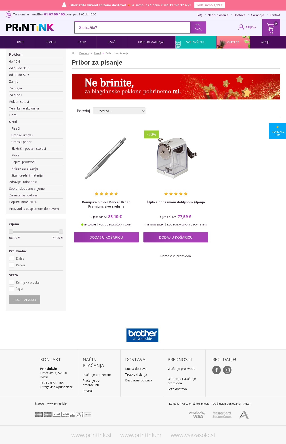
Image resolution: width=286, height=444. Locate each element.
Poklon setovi (19, 101)
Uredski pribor (21, 142)
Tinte (20, 42)
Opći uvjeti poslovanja (226, 404)
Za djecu (15, 95)
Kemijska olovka (28, 282)
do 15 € (14, 61)
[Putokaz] (74, 53)
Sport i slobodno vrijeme (27, 188)
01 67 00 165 (54, 14)
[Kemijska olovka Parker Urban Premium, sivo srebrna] (106, 158)
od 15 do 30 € (19, 68)
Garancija (257, 15)
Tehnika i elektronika (24, 108)
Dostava (239, 15)
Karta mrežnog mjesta (196, 404)
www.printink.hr (141, 435)
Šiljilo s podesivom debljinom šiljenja (176, 202)
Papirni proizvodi (23, 162)
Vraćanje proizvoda (181, 368)
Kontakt (275, 15)
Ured (13, 122)
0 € (271, 33)
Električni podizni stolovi (28, 148)
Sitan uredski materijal (27, 175)
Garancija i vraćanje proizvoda (182, 381)
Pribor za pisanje (24, 168)
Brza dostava (177, 389)
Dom (13, 115)
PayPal (88, 391)
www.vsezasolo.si (193, 435)
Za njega (15, 88)
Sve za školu (195, 42)
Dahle (20, 258)
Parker (20, 265)
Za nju (13, 81)
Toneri (51, 42)
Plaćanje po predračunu (91, 382)
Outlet (233, 42)
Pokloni (16, 54)
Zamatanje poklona (23, 195)
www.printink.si (91, 435)
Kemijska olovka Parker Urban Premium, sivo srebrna (106, 204)
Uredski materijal (151, 42)
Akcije (265, 42)
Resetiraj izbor (25, 300)
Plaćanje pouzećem (97, 374)
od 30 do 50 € (19, 75)
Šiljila (19, 289)
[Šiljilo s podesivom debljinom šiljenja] (175, 158)
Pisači (112, 42)
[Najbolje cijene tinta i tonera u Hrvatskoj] (30, 27)
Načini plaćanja (218, 15)
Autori (247, 404)
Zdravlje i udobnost (23, 182)
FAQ (199, 15)
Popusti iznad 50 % (23, 202)
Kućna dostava (136, 368)
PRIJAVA (251, 27)
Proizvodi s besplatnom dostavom (34, 208)
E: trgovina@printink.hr (56, 387)
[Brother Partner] (142, 334)
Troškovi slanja (136, 374)
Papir (82, 42)
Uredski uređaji (22, 135)
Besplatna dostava (138, 380)
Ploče (15, 155)
